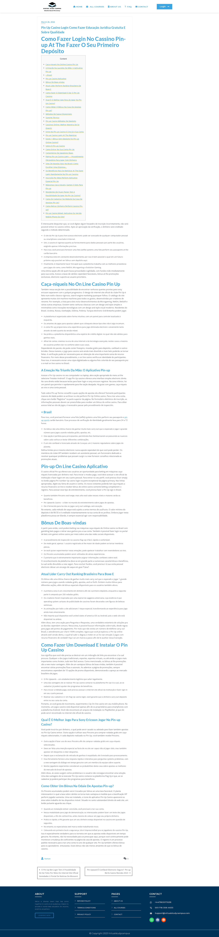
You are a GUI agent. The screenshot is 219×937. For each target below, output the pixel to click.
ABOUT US (115, 6)
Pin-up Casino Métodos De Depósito (61, 121)
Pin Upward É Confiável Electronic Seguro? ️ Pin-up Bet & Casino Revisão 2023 (109, 871)
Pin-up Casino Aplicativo (56, 78)
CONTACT (143, 6)
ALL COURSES (96, 6)
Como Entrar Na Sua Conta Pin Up (60, 149)
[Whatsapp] (151, 920)
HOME (79, 6)
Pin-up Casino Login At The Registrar (61, 135)
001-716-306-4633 (164, 907)
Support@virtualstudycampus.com (172, 913)
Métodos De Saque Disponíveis (59, 114)
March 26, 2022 (48, 22)
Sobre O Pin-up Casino (55, 146)
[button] (164, 6)
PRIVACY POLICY (84, 914)
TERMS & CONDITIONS (86, 908)
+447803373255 (163, 902)
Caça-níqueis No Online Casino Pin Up (62, 64)
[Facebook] (157, 920)
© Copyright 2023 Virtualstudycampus (109, 933)
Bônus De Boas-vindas (55, 82)
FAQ (129, 6)
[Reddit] (163, 920)
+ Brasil (49, 75)
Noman (47, 858)
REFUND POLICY (83, 901)
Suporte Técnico (52, 117)
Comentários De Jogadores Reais (59, 153)
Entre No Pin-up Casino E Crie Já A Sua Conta (65, 132)
